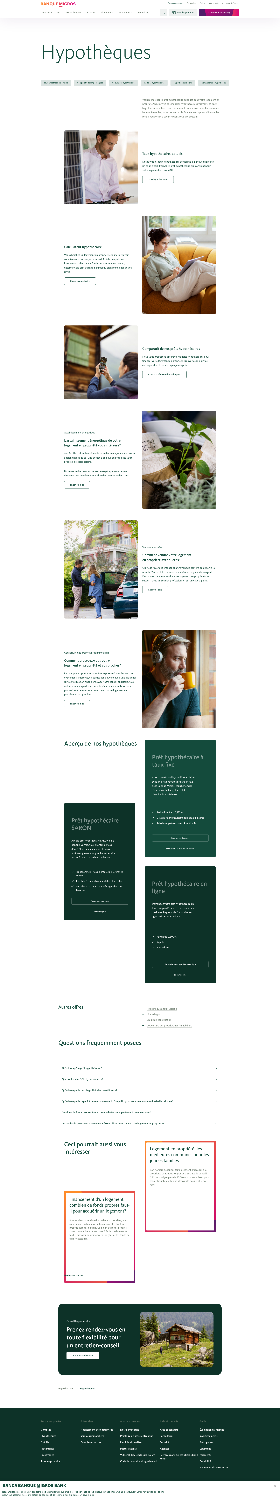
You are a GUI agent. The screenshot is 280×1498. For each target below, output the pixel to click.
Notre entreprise (129, 1429)
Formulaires (166, 1436)
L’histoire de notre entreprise (136, 1436)
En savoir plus (100, 911)
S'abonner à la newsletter (214, 1467)
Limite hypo (153, 1014)
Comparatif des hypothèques (90, 83)
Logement (205, 1448)
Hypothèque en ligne (183, 83)
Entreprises (191, 3)
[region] (140, 1489)
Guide (202, 3)
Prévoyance (125, 12)
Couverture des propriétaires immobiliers (169, 1025)
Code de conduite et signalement (138, 1461)
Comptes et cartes (51, 12)
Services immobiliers (92, 1436)
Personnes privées (175, 3)
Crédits (91, 12)
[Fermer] (275, 1486)
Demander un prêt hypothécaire (180, 848)
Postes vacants (128, 1448)
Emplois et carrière (130, 1442)
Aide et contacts (169, 1429)
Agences (164, 1448)
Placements (107, 12)
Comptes (46, 1429)
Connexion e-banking (219, 12)
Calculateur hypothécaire (123, 83)
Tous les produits (50, 1461)
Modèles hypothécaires (154, 83)
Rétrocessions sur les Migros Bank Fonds (179, 1456)
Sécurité (164, 1442)
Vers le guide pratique (73, 1275)
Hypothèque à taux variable (162, 1008)
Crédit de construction (159, 1019)
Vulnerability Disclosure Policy (137, 1455)
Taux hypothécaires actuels (56, 83)
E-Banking (143, 12)
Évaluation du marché (212, 1429)
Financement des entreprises (96, 1429)
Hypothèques (73, 12)
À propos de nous (216, 3)
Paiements (205, 1455)
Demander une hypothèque (214, 83)
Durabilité (205, 1461)
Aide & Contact (232, 3)
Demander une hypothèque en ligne (180, 964)
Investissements (208, 1436)
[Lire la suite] (180, 1225)
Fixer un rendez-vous (180, 838)
